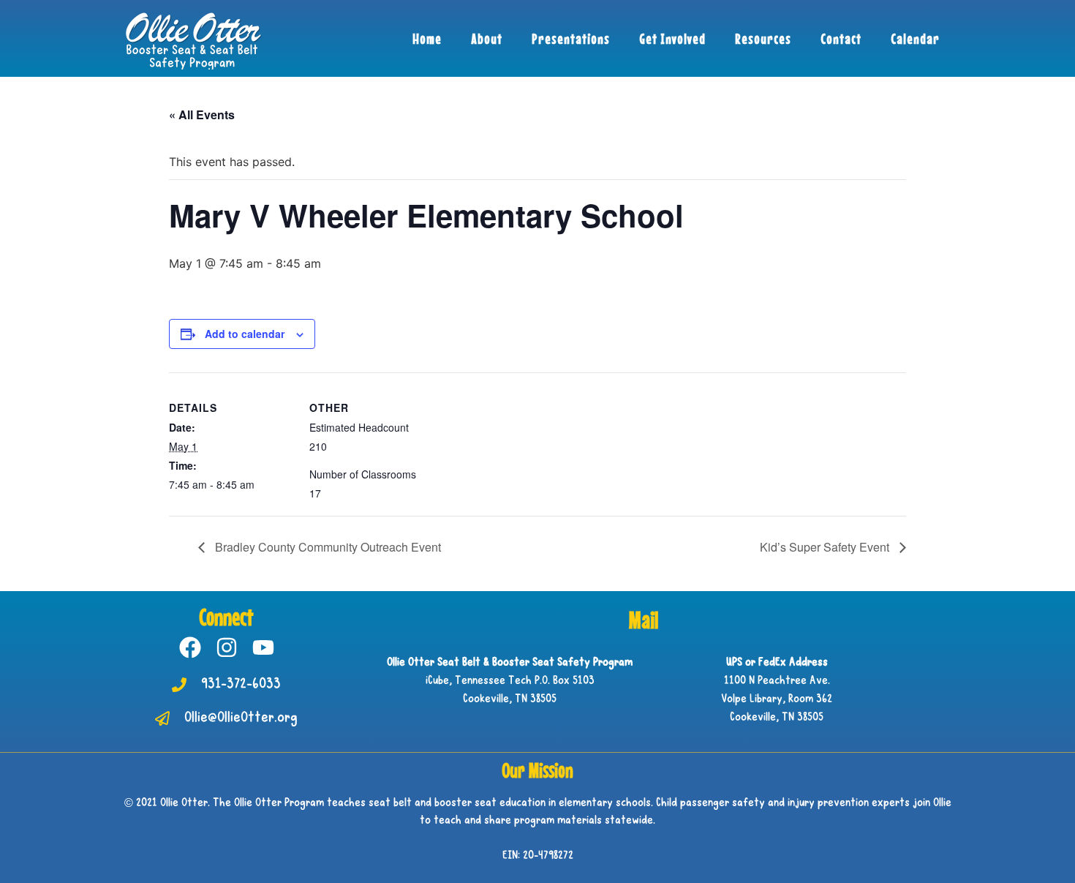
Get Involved (672, 38)
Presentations (571, 38)
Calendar (915, 38)
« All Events (202, 114)
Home (427, 38)
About (486, 38)
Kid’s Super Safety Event (826, 546)
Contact (841, 38)
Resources (763, 38)
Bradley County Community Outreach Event (326, 546)
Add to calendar (244, 333)
